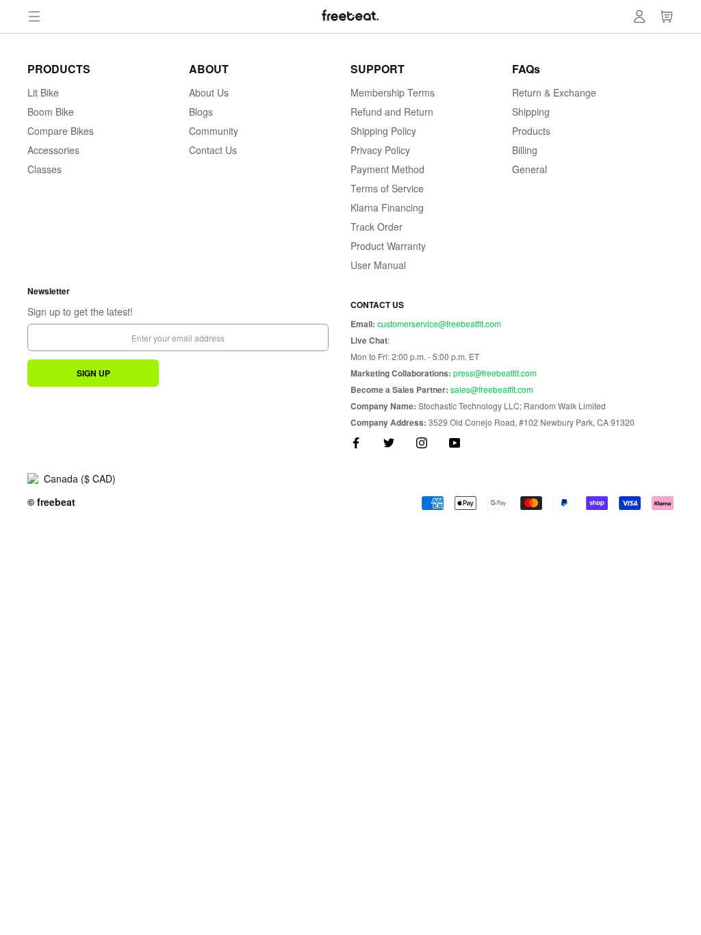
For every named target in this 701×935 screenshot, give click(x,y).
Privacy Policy (380, 150)
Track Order (376, 226)
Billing (524, 150)
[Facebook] (355, 441)
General (529, 169)
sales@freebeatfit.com (491, 389)
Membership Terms (392, 92)
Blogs (201, 111)
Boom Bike (50, 111)
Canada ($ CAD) (80, 478)
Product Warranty (388, 246)
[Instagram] (421, 441)
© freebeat (51, 502)
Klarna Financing (387, 207)
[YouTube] (454, 441)
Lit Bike (43, 92)
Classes (44, 169)
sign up (93, 373)
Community (213, 131)
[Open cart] (667, 16)
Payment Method (387, 169)
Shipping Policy (383, 131)
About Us (209, 92)
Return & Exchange (554, 92)
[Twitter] (388, 441)
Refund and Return (391, 111)
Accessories (53, 150)
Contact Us (213, 150)
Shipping (531, 111)
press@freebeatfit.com (495, 373)
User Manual (378, 265)
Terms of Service (387, 188)
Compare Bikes (60, 131)
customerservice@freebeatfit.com (439, 323)
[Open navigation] (34, 16)
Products (531, 131)
